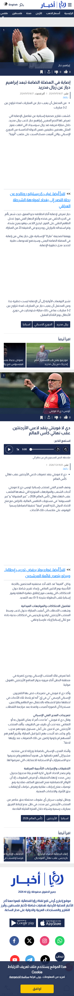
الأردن (39, 13)
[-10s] (58, 449)
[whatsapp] (60, 941)
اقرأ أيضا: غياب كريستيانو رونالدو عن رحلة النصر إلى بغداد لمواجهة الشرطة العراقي (40, 200)
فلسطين (17, 13)
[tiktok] (45, 960)
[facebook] (14, 941)
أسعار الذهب (53, 13)
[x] (29, 941)
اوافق (37, 989)
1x (18, 449)
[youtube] (15, 960)
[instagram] (44, 941)
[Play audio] (9, 449)
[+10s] (66, 449)
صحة (28, 13)
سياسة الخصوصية (19, 976)
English (13, 4)
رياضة (65, 97)
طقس (4, 13)
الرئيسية (68, 13)
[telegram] (30, 960)
